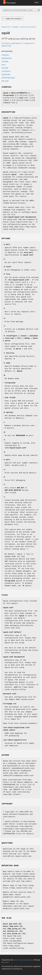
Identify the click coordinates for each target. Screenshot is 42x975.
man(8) (15, 27)
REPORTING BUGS (8, 78)
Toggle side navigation (13, 18)
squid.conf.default (12, 632)
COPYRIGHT (6, 71)
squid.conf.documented (13, 657)
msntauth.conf (9, 694)
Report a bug (6, 46)
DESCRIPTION (7, 58)
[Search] (38, 9)
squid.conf (8, 608)
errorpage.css (9, 704)
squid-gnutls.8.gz (28, 27)
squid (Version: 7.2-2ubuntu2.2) (22, 43)
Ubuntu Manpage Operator (23, 960)
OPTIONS (5, 61)
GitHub (5, 962)
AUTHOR (5, 68)
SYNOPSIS (5, 55)
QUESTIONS (6, 74)
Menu (37, 2)
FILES (3, 65)
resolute (5, 27)
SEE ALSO (5, 81)
